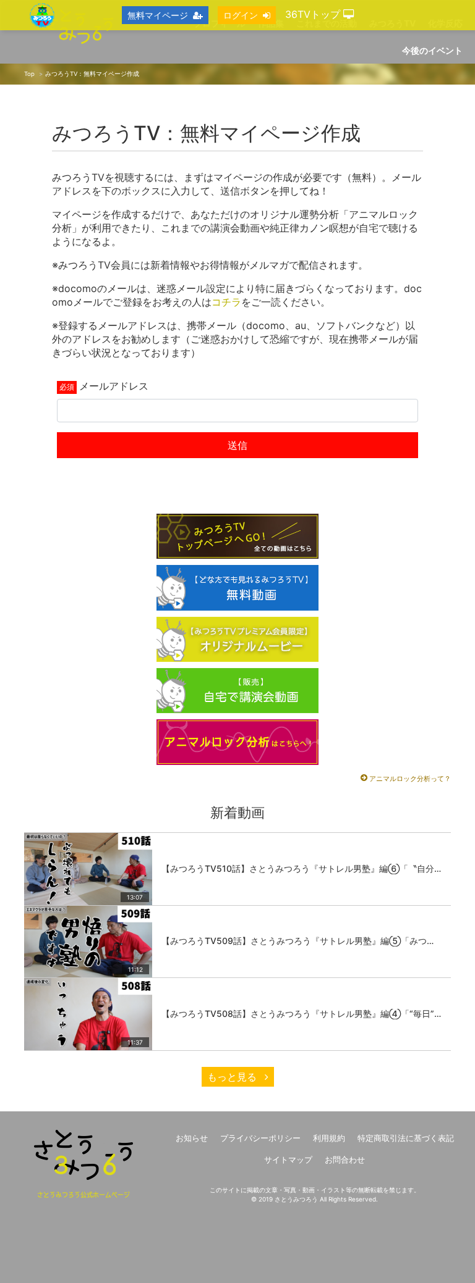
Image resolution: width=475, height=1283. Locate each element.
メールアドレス (113, 386)
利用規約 (329, 1138)
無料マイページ (157, 15)
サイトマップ (288, 1159)
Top (29, 73)
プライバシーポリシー (260, 1138)
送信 (237, 445)
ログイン (240, 15)
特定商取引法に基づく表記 (405, 1138)
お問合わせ (345, 1159)
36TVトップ (314, 14)
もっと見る (233, 1077)
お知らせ (192, 1138)
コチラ (226, 302)
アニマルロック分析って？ (410, 778)
